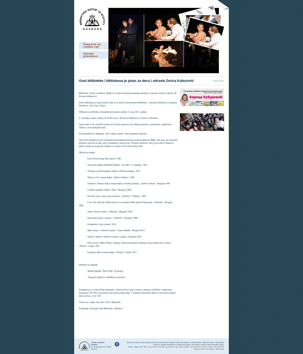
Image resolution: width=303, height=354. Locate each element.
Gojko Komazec (207, 347)
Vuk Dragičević (195, 347)
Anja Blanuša (163, 347)
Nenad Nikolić (219, 347)
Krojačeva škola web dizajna (203, 349)
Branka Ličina (173, 347)
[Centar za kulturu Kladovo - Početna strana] (92, 29)
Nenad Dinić (152, 347)
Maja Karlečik (184, 347)
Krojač (222, 349)
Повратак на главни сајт (92, 45)
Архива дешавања (90, 54)
